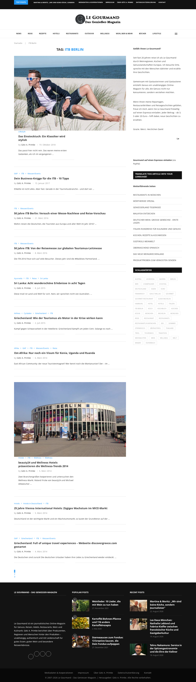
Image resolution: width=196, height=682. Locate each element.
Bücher (142, 33)
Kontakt (162, 2)
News (18, 33)
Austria (138, 279)
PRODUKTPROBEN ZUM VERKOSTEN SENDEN (154, 260)
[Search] (180, 34)
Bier (136, 284)
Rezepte (42, 33)
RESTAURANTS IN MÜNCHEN (147, 194)
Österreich (150, 343)
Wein (153, 338)
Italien (171, 304)
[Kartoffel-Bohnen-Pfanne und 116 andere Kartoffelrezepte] (80, 623)
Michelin (161, 313)
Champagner (148, 284)
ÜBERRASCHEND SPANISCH (146, 247)
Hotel (150, 304)
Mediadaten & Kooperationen (91, 2)
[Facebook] (163, 7)
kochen (174, 308)
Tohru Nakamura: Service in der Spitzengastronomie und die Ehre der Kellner (166, 648)
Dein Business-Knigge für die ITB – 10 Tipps (41, 178)
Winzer (138, 343)
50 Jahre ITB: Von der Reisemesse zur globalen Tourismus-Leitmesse (58, 248)
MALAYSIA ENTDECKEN (144, 213)
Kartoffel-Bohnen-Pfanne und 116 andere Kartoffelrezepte (106, 622)
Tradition (163, 333)
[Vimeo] (166, 7)
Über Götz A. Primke (125, 2)
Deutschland (140, 289)
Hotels (56, 33)
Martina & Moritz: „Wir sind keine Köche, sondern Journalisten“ (165, 604)
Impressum (110, 2)
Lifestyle (157, 33)
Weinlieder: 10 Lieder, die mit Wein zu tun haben (106, 603)
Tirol (137, 333)
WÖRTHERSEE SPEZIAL (143, 201)
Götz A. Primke (28, 144)
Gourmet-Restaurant (144, 299)
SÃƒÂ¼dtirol (155, 328)
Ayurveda (150, 279)
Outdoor (89, 33)
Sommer (172, 323)
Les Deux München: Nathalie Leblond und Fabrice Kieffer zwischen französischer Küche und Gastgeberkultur (164, 627)
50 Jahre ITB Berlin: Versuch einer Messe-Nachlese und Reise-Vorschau (60, 213)
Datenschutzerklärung (146, 2)
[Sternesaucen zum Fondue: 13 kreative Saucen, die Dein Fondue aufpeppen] (80, 641)
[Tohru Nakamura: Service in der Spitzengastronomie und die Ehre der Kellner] (138, 649)
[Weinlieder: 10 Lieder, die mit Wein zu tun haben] (80, 605)
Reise (30, 33)
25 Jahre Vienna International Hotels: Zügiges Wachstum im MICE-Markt (60, 508)
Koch (150, 308)
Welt (175, 338)
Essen (153, 289)
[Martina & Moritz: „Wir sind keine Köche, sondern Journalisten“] (138, 605)
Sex (162, 323)
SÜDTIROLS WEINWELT (144, 241)
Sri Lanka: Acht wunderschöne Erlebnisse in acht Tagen (49, 283)
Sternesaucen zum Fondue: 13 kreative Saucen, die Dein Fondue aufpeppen (107, 641)
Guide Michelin (164, 299)
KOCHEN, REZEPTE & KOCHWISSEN (149, 235)
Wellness (104, 33)
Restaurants (72, 33)
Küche (137, 313)
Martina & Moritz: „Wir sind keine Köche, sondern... (55, 2)
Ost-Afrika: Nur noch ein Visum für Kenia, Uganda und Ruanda (54, 353)
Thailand (169, 328)
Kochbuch (162, 308)
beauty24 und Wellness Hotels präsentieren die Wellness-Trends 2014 (43, 464)
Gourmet (170, 294)
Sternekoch (140, 328)
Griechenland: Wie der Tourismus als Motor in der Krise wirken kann (58, 318)
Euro (163, 289)
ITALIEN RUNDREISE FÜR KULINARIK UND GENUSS (157, 229)
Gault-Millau (155, 294)
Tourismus (149, 333)
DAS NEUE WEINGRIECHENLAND (148, 254)
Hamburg (139, 304)
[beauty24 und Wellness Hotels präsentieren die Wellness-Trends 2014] (70, 419)
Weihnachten (140, 338)
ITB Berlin (139, 308)
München (149, 313)
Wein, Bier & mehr (124, 33)
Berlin (173, 279)
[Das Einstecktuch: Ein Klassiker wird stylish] (70, 93)
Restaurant (149, 318)
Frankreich (139, 294)
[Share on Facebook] (45, 159)
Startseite (18, 43)
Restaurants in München (145, 323)
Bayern (162, 279)
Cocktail (163, 284)
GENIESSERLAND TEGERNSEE (147, 207)
